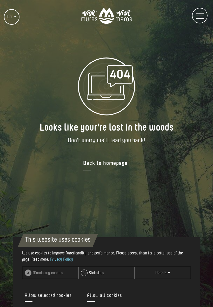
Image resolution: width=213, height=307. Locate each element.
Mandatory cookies (48, 273)
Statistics (96, 273)
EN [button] (10, 17)
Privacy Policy (61, 259)
